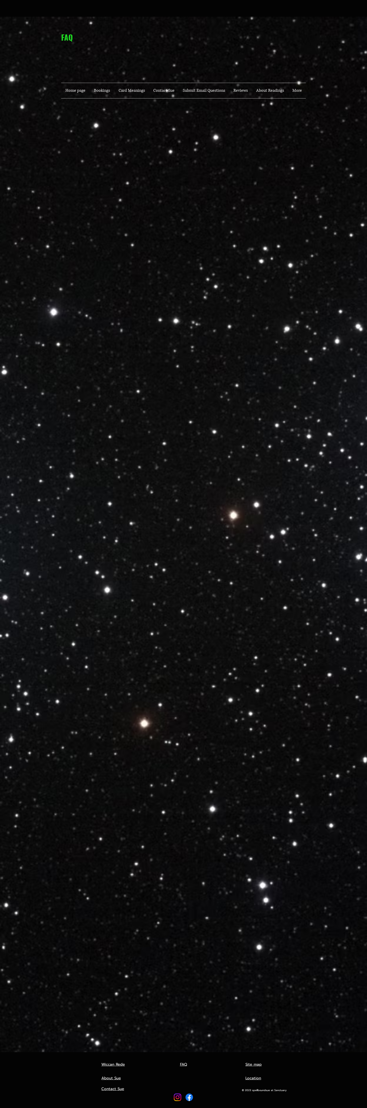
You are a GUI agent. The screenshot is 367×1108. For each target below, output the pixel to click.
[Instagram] (178, 1097)
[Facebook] (189, 1097)
